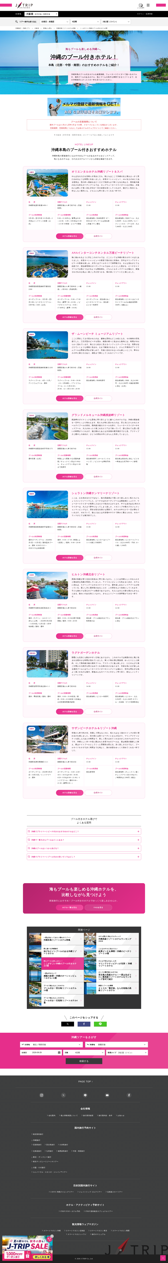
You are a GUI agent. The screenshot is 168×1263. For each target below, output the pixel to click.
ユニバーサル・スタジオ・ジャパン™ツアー (50, 1172)
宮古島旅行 (50, 1145)
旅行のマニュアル (98, 1234)
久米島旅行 (64, 1145)
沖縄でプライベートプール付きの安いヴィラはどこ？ (53, 857)
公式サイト (98, 236)
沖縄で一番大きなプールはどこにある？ (47, 840)
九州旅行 (49, 1151)
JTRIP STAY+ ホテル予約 (70, 1211)
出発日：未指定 (47, 22)
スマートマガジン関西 (121, 1231)
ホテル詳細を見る (69, 236)
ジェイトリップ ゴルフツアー (90, 1192)
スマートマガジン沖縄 (52, 1231)
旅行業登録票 (88, 1115)
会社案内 (52, 1115)
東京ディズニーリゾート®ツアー (45, 1161)
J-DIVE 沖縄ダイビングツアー (62, 1192)
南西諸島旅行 (63, 1151)
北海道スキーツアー (115, 1192)
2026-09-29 (37, 1052)
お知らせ (121, 1115)
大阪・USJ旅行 (39, 1167)
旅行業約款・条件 (105, 1115)
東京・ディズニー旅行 (42, 1157)
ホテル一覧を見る (69, 907)
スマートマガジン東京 (98, 1231)
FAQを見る (98, 907)
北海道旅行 (37, 1151)
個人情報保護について (69, 1115)
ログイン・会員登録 (145, 14)
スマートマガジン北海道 (75, 1231)
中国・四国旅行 (79, 1151)
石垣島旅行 (37, 1145)
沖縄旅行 (36, 1140)
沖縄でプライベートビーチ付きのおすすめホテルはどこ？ (55, 831)
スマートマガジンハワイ (77, 1234)
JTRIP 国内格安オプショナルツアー (99, 1211)
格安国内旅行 (38, 1134)
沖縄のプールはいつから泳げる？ (45, 848)
